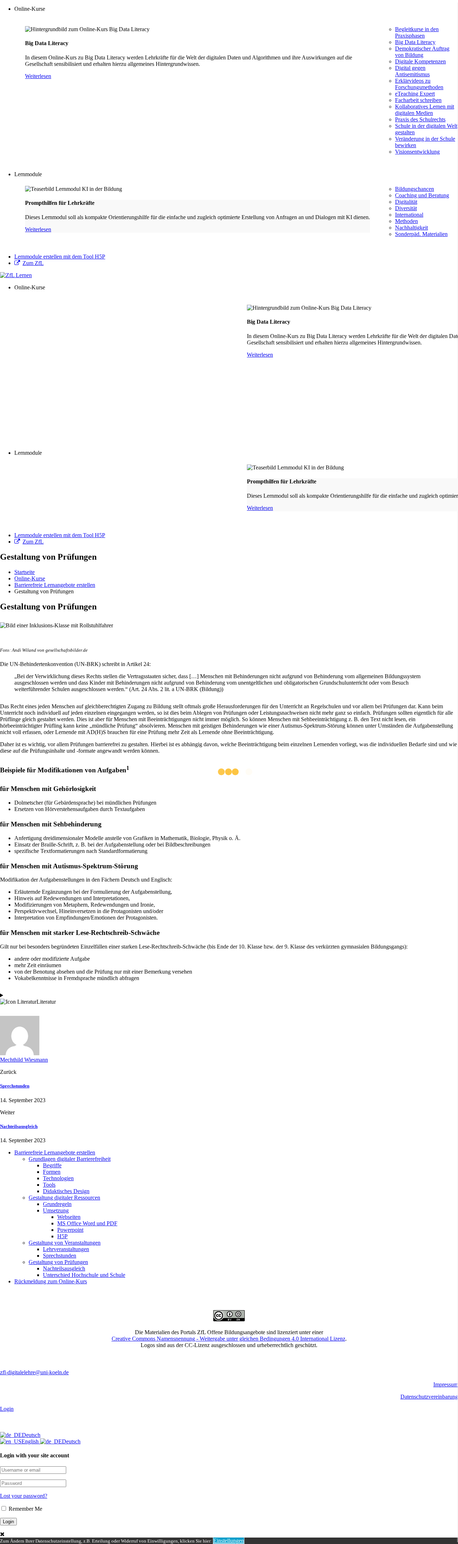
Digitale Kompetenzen (420, 61)
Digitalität (406, 202)
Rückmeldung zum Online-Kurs (50, 1281)
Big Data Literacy (415, 42)
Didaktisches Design (66, 1191)
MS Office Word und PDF (87, 1223)
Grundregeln (57, 1204)
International (409, 215)
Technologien (58, 1178)
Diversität (406, 208)
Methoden (406, 221)
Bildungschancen (414, 189)
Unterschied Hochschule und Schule (84, 1275)
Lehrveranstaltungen (66, 1249)
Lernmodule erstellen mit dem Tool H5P (59, 257)
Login (7, 1409)
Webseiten (69, 1217)
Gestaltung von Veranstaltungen (65, 1243)
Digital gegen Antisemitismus (412, 71)
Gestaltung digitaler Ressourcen (64, 1198)
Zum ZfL (33, 263)
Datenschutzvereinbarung (429, 1397)
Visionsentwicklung (417, 152)
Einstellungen (228, 1541)
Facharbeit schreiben (418, 100)
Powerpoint (70, 1230)
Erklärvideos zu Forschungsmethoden (419, 84)
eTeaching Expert (415, 94)
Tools (49, 1185)
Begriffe (52, 1165)
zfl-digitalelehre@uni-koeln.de (34, 1372)
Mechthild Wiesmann (24, 1060)
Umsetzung (56, 1210)
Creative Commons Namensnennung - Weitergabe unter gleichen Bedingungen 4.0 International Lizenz (228, 1339)
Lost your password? (23, 1496)
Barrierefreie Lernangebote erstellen (54, 1152)
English (30, 1441)
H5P (62, 1236)
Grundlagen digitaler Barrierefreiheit (70, 1159)
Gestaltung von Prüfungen (58, 1262)
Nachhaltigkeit (411, 228)
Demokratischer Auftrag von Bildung (422, 51)
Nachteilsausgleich (19, 1126)
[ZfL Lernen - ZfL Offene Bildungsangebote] (16, 275)
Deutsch (31, 1435)
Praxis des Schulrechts (420, 119)
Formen (51, 1172)
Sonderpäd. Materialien (421, 234)
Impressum (445, 1384)
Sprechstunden (14, 1086)
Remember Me (24, 1509)
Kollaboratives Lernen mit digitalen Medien (424, 109)
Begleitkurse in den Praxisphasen (417, 32)
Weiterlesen (38, 76)
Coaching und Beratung (422, 195)
